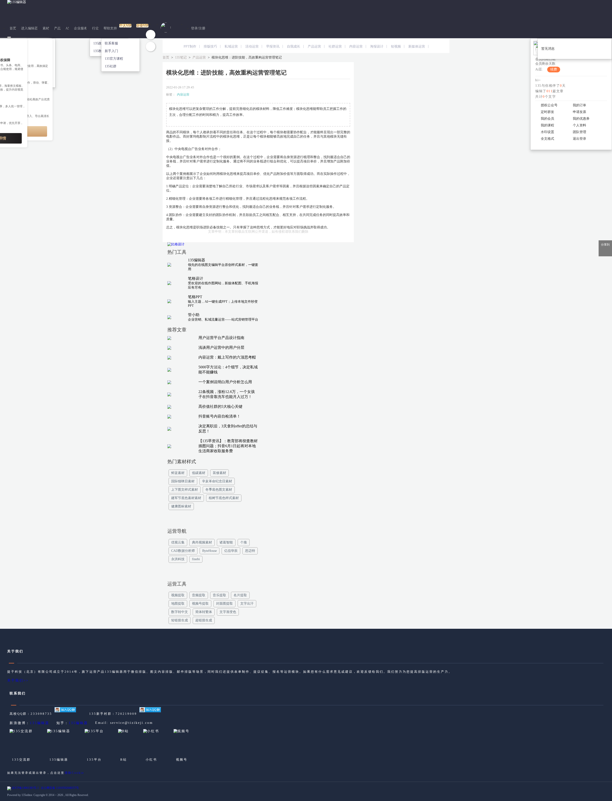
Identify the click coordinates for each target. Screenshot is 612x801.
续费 (553, 69)
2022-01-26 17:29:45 (180, 87)
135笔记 (181, 57)
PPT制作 (190, 46)
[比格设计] (212, 245)
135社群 (110, 66)
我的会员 (547, 118)
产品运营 (314, 46)
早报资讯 (272, 46)
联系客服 (111, 43)
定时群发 (547, 112)
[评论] (150, 46)
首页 (13, 28)
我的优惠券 (581, 118)
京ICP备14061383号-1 (25, 788)
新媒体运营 (416, 46)
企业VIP (142, 25)
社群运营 (335, 46)
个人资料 (579, 125)
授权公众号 (549, 105)
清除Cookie (74, 772)
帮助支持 (110, 28)
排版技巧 (210, 46)
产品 (57, 28)
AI (67, 28)
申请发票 (579, 112)
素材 (46, 28)
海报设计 (376, 46)
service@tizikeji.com (131, 723)
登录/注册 (198, 28)
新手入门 (111, 51)
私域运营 (231, 46)
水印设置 (547, 132)
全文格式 (547, 138)
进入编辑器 (29, 28)
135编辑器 (39, 723)
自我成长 (293, 46)
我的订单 (579, 105)
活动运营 (252, 46)
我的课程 (547, 125)
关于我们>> (18, 680)
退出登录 (579, 138)
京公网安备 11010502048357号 (60, 788)
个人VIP (125, 25)
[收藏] (150, 34)
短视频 (396, 46)
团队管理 (579, 132)
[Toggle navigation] (9, 37)
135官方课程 (114, 58)
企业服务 (80, 28)
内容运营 (356, 46)
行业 (95, 28)
